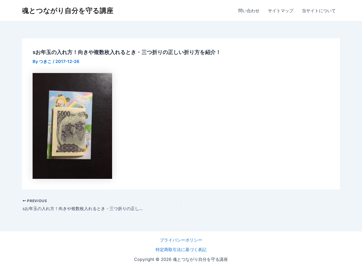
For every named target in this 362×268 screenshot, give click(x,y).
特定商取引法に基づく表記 (181, 249)
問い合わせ (248, 10)
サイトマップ (280, 10)
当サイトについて (319, 10)
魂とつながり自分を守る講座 (67, 10)
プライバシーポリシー (181, 240)
